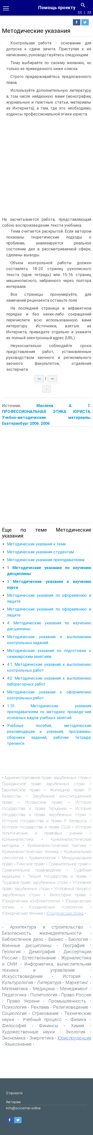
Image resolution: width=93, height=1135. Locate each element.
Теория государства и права (57, 876)
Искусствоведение (22, 976)
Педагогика (14, 994)
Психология (14, 1007)
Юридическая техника (22, 913)
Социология (14, 1013)
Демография (42, 951)
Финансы (48, 1025)
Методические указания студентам (40, 552)
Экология (75, 1031)
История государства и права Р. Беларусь (44, 820)
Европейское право (21, 789)
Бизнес (55, 939)
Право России (76, 994)
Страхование (45, 1013)
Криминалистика (17, 839)
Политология (43, 994)
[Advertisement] (46, 168)
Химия (77, 1025)
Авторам (13, 1102)
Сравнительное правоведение (31, 870)
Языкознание (18, 1044)
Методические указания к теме (36, 544)
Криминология (42, 857)
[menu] (6, 8)
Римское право (31, 863)
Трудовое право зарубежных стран (35, 882)
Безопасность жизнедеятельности (42, 933)
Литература (49, 982)
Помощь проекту (56, 7)
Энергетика (41, 1038)
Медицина (44, 988)
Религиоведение (70, 1007)
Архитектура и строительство (46, 927)
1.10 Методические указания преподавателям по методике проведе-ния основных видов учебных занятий (49, 712)
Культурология (17, 982)
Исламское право (43, 802)
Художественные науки (28, 1031)
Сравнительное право (69, 863)
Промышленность (67, 1001)
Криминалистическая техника (30, 851)
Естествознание (39, 957)
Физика (78, 1019)
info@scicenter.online (23, 1108)
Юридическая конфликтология (31, 900)
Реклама (40, 1007)
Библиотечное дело (22, 939)
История (71, 976)
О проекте (14, 1093)
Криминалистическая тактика (57, 845)
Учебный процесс (42, 1019)
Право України (23, 1001)
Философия (14, 1025)
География (74, 945)
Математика (15, 988)
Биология (78, 939)
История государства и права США (36, 826)
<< (80, 12)
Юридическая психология (56, 907)
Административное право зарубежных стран (46, 777)
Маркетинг (76, 982)
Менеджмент (74, 988)
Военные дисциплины (27, 945)
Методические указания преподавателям (45, 560)
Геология (11, 951)
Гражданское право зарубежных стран (43, 783)
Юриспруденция (74, 1038)
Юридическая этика (65, 913)
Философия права (68, 894)
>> (89, 12)
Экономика (13, 1038)
